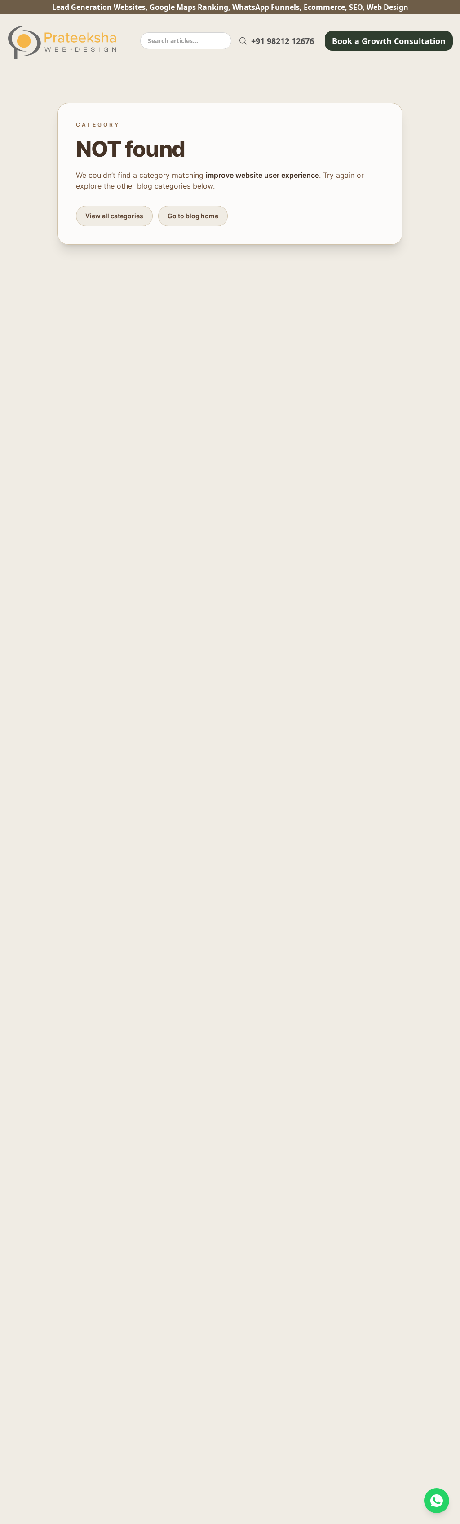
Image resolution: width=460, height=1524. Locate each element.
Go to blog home (193, 216)
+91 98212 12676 (282, 40)
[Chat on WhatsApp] (436, 1500)
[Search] (243, 41)
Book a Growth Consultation (389, 40)
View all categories (114, 216)
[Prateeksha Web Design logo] (64, 42)
